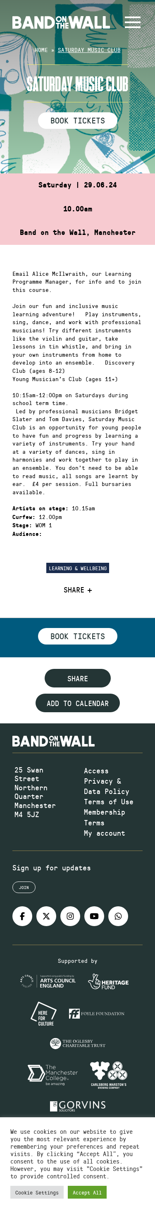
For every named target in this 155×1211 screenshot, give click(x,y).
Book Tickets (77, 120)
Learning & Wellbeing (78, 567)
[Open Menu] (133, 22)
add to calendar (78, 703)
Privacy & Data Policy (106, 786)
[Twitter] (46, 916)
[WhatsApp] (118, 916)
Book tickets (77, 635)
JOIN (24, 887)
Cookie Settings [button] (37, 1192)
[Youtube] (94, 916)
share (77, 678)
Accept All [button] (87, 1192)
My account (104, 833)
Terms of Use (109, 801)
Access (96, 770)
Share (74, 590)
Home (41, 50)
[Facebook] (22, 916)
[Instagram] (70, 916)
